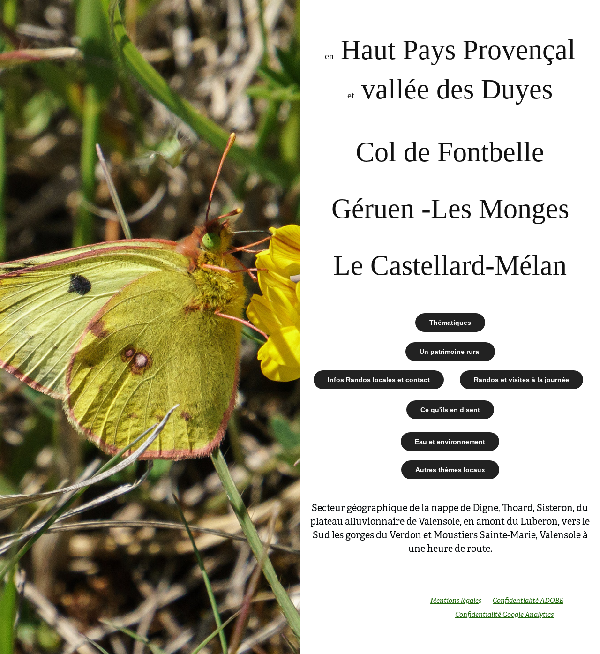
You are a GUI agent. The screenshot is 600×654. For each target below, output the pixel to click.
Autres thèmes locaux (450, 470)
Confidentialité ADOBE (528, 600)
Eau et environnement (450, 441)
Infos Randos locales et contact (379, 379)
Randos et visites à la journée (521, 379)
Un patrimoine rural (450, 351)
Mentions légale (454, 600)
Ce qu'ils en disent (450, 409)
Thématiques (450, 322)
